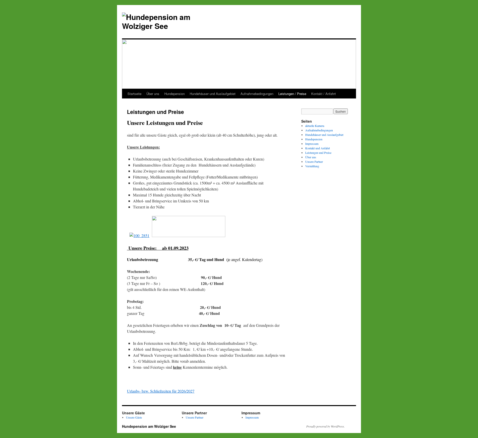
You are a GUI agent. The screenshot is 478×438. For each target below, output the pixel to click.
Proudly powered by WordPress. (325, 426)
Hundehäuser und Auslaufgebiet (213, 93)
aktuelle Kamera (314, 126)
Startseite (134, 93)
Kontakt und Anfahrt (317, 148)
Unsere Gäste (134, 417)
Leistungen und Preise (318, 153)
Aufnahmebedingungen (256, 93)
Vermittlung (312, 166)
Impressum (311, 144)
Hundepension (174, 93)
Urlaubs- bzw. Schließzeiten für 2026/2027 (160, 391)
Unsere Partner (314, 162)
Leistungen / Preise (292, 93)
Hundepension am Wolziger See (149, 426)
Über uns (152, 93)
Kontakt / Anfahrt (323, 93)
